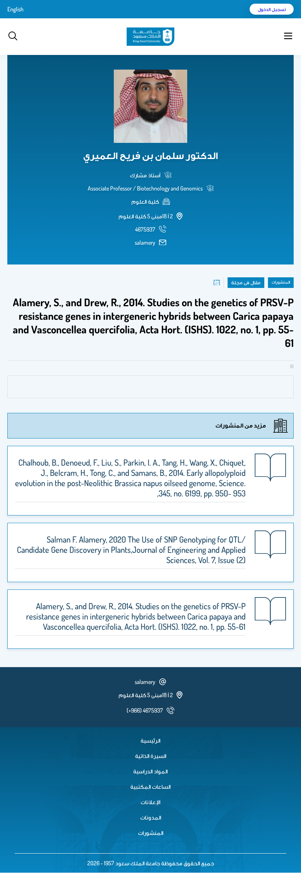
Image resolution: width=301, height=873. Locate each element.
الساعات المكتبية (150, 786)
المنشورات (150, 832)
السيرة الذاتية (150, 755)
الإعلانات (150, 802)
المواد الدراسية (150, 771)
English (15, 9)
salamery (145, 242)
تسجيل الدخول (272, 9)
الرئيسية (150, 740)
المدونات (150, 817)
